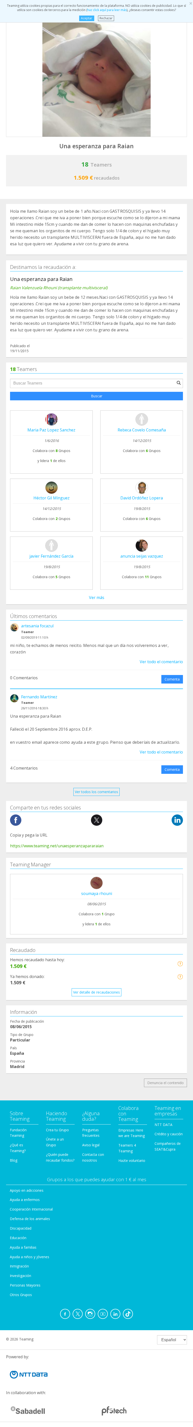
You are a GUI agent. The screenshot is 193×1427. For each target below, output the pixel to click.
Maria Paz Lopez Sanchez (51, 430)
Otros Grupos (21, 1294)
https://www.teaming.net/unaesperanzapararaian (57, 846)
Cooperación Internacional (31, 1209)
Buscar (96, 396)
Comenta (172, 679)
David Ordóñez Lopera (141, 498)
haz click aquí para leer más (107, 10)
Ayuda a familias (23, 1247)
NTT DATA (163, 1124)
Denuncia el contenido (165, 1082)
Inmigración (19, 1266)
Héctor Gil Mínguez (51, 498)
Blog (13, 1160)
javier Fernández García (51, 556)
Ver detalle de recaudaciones (96, 992)
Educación (18, 1237)
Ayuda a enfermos (25, 1199)
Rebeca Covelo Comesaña (142, 430)
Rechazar (106, 18)
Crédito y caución (169, 1134)
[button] (180, 963)
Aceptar (86, 18)
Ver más (96, 597)
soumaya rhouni (96, 893)
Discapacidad (20, 1228)
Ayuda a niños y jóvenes (29, 1256)
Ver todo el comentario (161, 661)
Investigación (20, 1275)
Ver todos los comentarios (96, 791)
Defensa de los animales (30, 1218)
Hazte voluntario (131, 1160)
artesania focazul (37, 626)
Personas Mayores (25, 1285)
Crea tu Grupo (57, 1130)
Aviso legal (91, 1145)
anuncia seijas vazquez (141, 556)
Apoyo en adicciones (26, 1190)
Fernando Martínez (39, 697)
